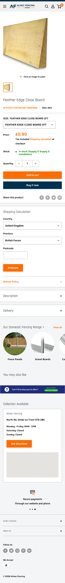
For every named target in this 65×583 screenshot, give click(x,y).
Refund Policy (11, 282)
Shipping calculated (40, 139)
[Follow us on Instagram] (17, 550)
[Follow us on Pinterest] (23, 550)
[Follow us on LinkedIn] (29, 550)
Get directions (19, 444)
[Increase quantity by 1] (35, 163)
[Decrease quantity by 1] (19, 163)
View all (57, 327)
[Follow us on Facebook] (5, 550)
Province (8, 233)
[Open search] (46, 6)
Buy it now (32, 185)
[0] (59, 6)
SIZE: (25, 118)
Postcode (8, 248)
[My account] (52, 6)
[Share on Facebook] (41, 197)
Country (7, 219)
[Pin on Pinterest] (47, 197)
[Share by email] (59, 197)
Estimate (13, 268)
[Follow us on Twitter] (11, 550)
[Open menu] (4, 6)
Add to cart (32, 175)
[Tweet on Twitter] (53, 197)
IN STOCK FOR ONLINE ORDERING (20, 107)
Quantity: (8, 163)
